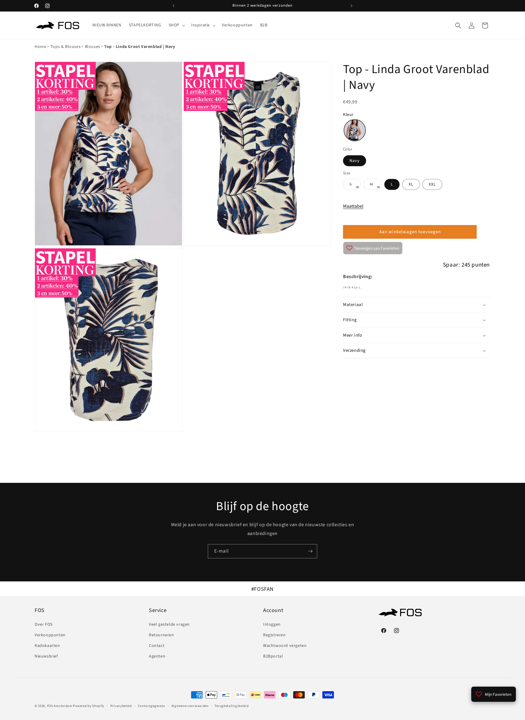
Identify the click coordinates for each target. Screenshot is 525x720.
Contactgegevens (152, 706)
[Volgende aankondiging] (351, 6)
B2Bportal (273, 656)
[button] (176, 25)
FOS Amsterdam (59, 706)
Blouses (92, 47)
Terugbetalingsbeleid (231, 706)
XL (411, 184)
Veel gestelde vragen (169, 624)
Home (40, 47)
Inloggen (272, 624)
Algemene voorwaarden (190, 706)
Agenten (157, 656)
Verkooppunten (50, 635)
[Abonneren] (310, 551)
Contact (156, 646)
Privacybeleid (121, 706)
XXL (432, 184)
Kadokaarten (47, 646)
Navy (354, 161)
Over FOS (44, 624)
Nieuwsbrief (46, 656)
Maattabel (353, 206)
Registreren (274, 635)
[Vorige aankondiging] (173, 6)
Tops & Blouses (65, 47)
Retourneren (161, 635)
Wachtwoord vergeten (285, 646)
